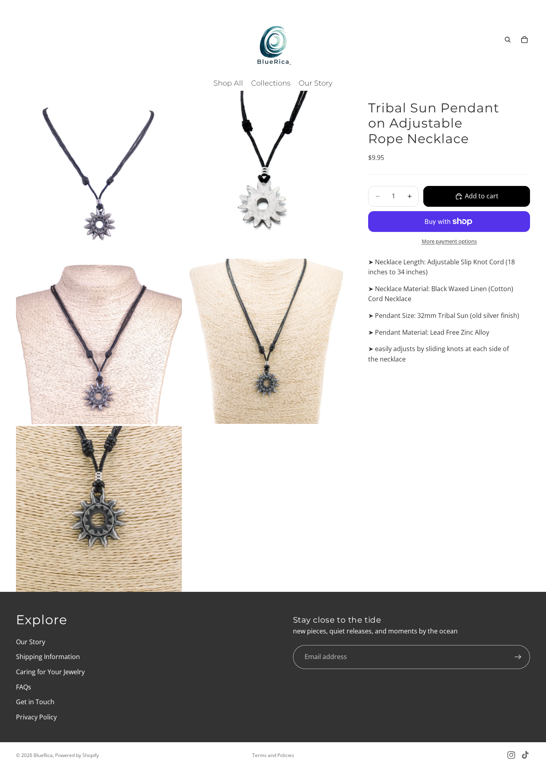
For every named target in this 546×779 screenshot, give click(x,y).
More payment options (449, 241)
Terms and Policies (273, 755)
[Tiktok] (525, 755)
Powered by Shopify (77, 755)
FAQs (23, 687)
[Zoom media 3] (99, 341)
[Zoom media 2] (266, 174)
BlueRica (43, 755)
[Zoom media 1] (99, 174)
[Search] (507, 39)
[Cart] (524, 39)
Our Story (30, 641)
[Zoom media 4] (266, 341)
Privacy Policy (36, 717)
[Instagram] (511, 755)
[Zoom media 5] (99, 509)
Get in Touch (35, 701)
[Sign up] (518, 657)
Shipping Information (48, 656)
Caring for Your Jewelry (50, 671)
